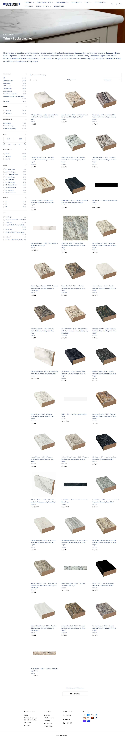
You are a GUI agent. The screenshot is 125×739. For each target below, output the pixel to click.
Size (4, 213)
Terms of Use (48, 723)
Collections (12, 34)
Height (5, 197)
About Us (47, 715)
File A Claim (28, 723)
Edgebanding (61, 2)
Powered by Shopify (61, 735)
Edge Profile (7, 149)
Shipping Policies (49, 718)
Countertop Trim (44, 2)
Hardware (76, 2)
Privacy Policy (48, 726)
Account (27, 725)
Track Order (59, 6)
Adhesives (29, 6)
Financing (47, 720)
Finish (5, 165)
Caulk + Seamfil (42, 6)
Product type (7, 119)
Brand (5, 106)
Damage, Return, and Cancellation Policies (30, 719)
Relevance (108, 80)
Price (5, 134)
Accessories (100, 2)
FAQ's (26, 715)
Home (5, 34)
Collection (7, 74)
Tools (87, 2)
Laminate (28, 2)
